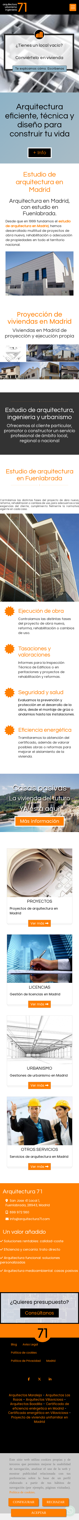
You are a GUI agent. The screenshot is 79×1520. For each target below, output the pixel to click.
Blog (14, 1344)
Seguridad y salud (40, 692)
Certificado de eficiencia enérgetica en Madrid (40, 1406)
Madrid (50, 1361)
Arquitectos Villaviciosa (44, 1399)
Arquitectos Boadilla (26, 1404)
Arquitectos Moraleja (25, 1395)
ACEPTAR (38, 1513)
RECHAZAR (55, 1502)
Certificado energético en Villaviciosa (38, 1413)
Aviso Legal (30, 1344)
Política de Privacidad (26, 1361)
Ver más (37, 923)
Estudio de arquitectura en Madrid (39, 182)
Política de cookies (22, 1492)
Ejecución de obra (41, 611)
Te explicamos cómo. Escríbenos (39, 68)
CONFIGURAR (23, 1502)
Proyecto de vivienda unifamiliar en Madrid (39, 1419)
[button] (40, 153)
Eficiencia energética (44, 730)
